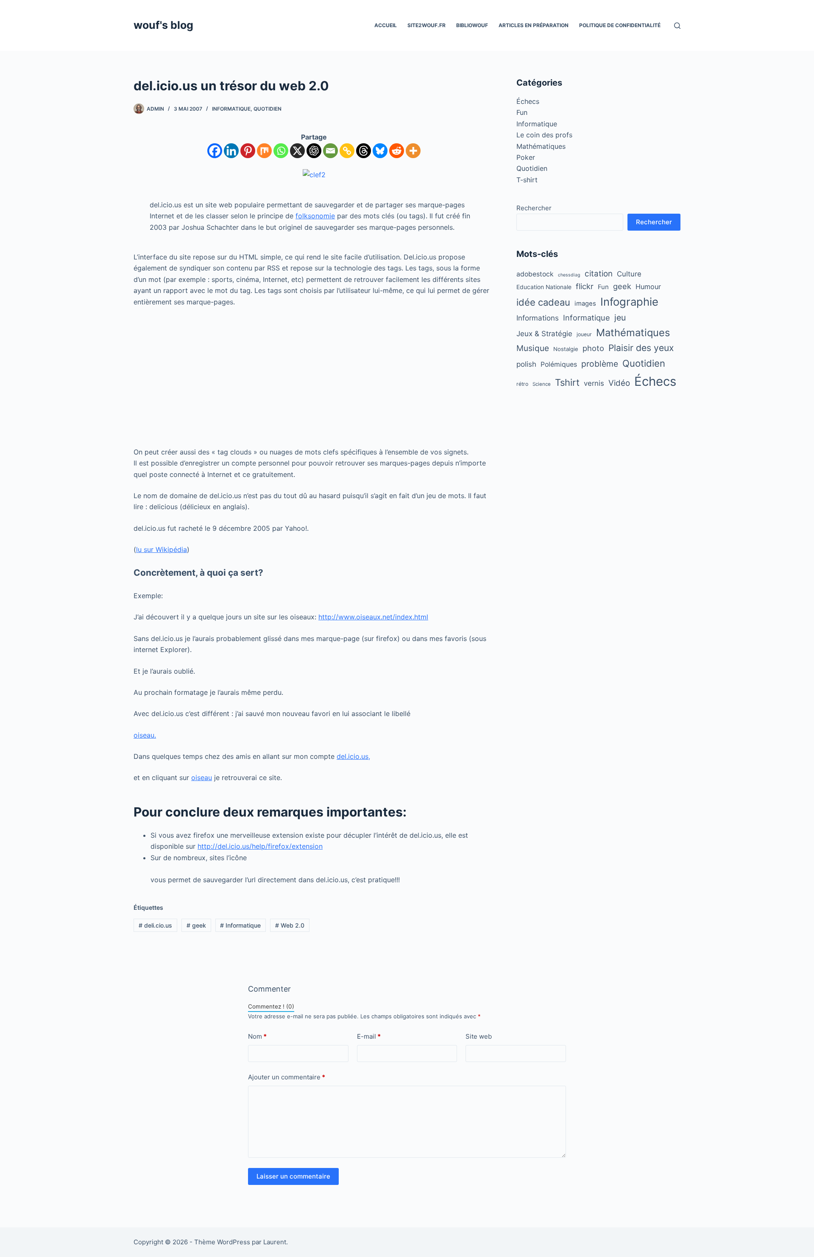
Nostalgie (565, 349)
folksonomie (315, 216)
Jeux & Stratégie (544, 333)
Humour (648, 286)
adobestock (535, 274)
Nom (257, 1036)
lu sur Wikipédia (161, 549)
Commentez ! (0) (271, 1006)
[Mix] (264, 150)
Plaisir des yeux (641, 348)
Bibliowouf (472, 25)
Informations (537, 318)
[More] (413, 150)
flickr (585, 286)
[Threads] (363, 150)
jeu (620, 317)
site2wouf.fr (426, 25)
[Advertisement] (314, 377)
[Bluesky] (380, 150)
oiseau (201, 777)
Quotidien (268, 109)
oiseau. (145, 735)
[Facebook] (214, 150)
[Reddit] (396, 150)
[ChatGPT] (314, 150)
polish (526, 364)
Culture (629, 274)
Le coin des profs (544, 135)
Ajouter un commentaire (286, 1077)
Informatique (231, 109)
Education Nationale (543, 287)
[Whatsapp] (280, 150)
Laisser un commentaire (293, 1176)
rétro (522, 384)
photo (593, 348)
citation (599, 274)
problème (599, 364)
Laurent (274, 1242)
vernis (594, 383)
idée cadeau (543, 302)
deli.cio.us (155, 925)
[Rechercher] (677, 25)
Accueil (385, 25)
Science (541, 384)
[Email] (330, 150)
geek (196, 925)
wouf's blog (163, 25)
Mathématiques (541, 146)
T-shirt (527, 180)
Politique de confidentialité (620, 25)
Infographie (629, 301)
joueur (584, 334)
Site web (479, 1036)
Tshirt (567, 382)
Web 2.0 (289, 925)
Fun (521, 112)
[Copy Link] (347, 150)
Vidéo (619, 383)
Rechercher (534, 208)
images (585, 303)
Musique (532, 348)
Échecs (527, 101)
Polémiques (559, 364)
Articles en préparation (534, 25)
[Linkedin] (231, 150)
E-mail (369, 1036)
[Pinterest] (247, 150)
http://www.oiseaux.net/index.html (373, 617)
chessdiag (569, 275)
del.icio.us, (353, 756)
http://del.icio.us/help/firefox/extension (260, 846)
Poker (525, 157)
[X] (297, 150)
